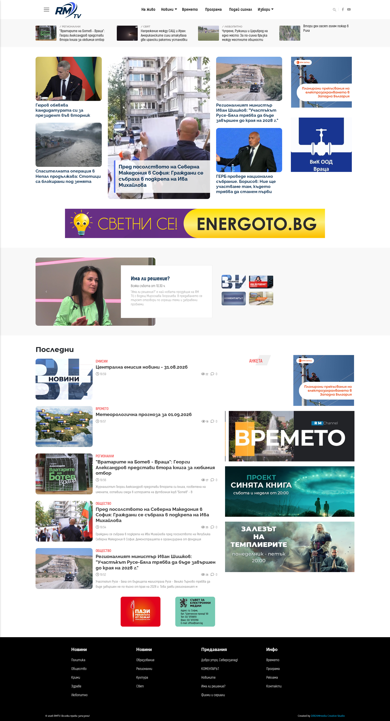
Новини (167, 9)
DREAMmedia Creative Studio (328, 715)
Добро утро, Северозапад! (219, 660)
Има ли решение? (213, 686)
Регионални (144, 668)
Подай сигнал (240, 9)
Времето (190, 9)
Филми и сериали (213, 695)
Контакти (274, 686)
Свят (140, 686)
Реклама (272, 677)
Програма (213, 9)
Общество (79, 668)
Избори (264, 9)
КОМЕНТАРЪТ (210, 668)
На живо (148, 9)
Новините (208, 677)
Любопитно (79, 695)
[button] (46, 292)
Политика (78, 660)
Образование (145, 660)
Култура (142, 677)
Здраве (76, 686)
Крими (75, 677)
